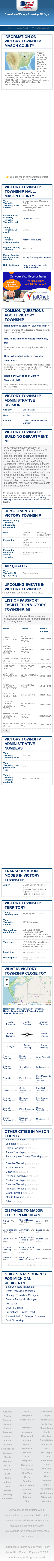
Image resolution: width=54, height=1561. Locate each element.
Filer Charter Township (42, 1099)
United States (29, 410)
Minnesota (27, 1432)
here (33, 179)
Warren (39, 1221)
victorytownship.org (14, 84)
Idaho (7, 1474)
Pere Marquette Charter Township (24, 1156)
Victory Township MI (40, 28)
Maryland (27, 1415)
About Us (12, 1552)
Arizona (7, 1428)
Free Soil (23, 1078)
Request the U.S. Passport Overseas (25, 1316)
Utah (46, 1476)
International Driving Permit (20, 1312)
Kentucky (7, 1494)
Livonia (39, 1239)
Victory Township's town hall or (24, 498)
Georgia (7, 1461)
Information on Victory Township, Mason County (23, 41)
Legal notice (11, 1547)
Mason (26, 421)
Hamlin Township (12, 1011)
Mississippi (27, 1436)
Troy (38, 1250)
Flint (38, 1258)
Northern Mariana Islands (27, 1493)
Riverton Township (7, 1099)
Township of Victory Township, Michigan (27, 14)
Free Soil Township (40, 1089)
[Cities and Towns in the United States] (27, 5)
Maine (27, 1411)
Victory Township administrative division (23, 400)
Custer (6, 1090)
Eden (9, 1201)
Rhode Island (46, 1428)
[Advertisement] (27, 131)
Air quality (16, 566)
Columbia (7, 1444)
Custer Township (23, 1089)
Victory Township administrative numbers (23, 743)
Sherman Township (13, 1013)
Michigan (9, 28)
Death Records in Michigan (20, 1291)
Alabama (7, 1412)
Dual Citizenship (15, 1320)
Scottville (23, 1067)
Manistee (40, 1119)
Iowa (7, 1486)
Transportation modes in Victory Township (22, 875)
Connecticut (7, 1449)
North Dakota (27, 1485)
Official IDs (11, 1303)
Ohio (27, 1501)
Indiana (7, 1482)
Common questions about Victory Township (24, 315)
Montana (27, 1444)
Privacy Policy (42, 1547)
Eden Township (26, 1109)
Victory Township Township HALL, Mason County (23, 191)
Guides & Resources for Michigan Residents (25, 1278)
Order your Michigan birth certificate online (35, 266)
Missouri (27, 1440)
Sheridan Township (23, 1099)
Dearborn (7, 1239)
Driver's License (14, 1308)
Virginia (47, 1485)
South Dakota (47, 1440)
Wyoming (46, 1501)
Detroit (6, 1221)
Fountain (7, 1078)
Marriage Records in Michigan (22, 1295)
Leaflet (13, 1004)
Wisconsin (46, 1497)
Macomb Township (7, 1248)
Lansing (40, 1230)
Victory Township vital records (37, 257)
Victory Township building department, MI (26, 436)
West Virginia (46, 1493)
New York (27, 1473)
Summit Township (7, 1109)
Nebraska (27, 1448)
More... (6, 731)
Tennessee (46, 1444)
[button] (6, 979)
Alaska (7, 1416)
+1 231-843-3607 (31, 219)
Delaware (7, 1453)
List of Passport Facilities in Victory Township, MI (25, 604)
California (7, 1436)
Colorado (7, 1440)
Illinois (7, 1478)
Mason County (23, 28)
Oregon (46, 1415)
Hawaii (7, 1469)
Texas (47, 1448)
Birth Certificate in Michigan (20, 1286)
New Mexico (27, 1469)
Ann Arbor (24, 1230)
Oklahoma (46, 1411)
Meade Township (40, 1109)
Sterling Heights (10, 1230)
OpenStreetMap (34, 1004)
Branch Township (7, 1119)
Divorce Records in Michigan (21, 1299)
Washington (46, 1489)
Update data (26, 1547)
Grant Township (30, 1011)
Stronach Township (23, 1119)
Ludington (10, 1046)
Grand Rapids (26, 1220)
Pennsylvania (47, 1420)
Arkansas (7, 1432)
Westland (7, 1257)
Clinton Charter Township (26, 1238)
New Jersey (27, 1465)
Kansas (7, 1490)
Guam (7, 1465)
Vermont (46, 1480)
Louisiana (7, 1498)
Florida (7, 1457)
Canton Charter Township (26, 1248)
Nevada (27, 1452)
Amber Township (34, 1009)
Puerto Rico (47, 1424)
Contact (23, 1552)
